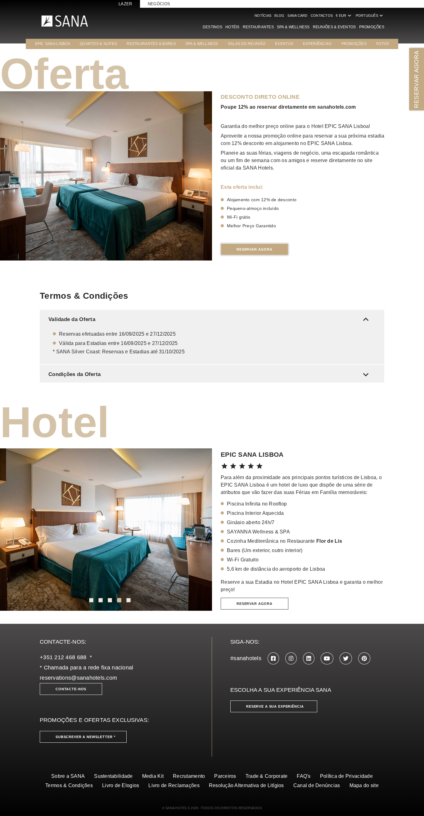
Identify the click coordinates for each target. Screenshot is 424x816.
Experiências (317, 44)
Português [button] (370, 15)
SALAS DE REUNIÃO (246, 44)
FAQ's (303, 776)
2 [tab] (100, 600)
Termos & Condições (69, 785)
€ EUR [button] (344, 15)
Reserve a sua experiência (275, 706)
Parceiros (225, 776)
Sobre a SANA (68, 776)
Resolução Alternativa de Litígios (246, 785)
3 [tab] (110, 600)
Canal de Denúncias (316, 785)
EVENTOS (284, 44)
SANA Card (297, 15)
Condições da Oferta (209, 374)
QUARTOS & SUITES (98, 44)
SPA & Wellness (293, 27)
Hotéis (232, 27)
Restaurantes (258, 27)
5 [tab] (128, 600)
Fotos (382, 44)
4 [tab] (119, 600)
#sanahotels (245, 658)
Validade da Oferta (209, 319)
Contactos (322, 15)
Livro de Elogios (120, 785)
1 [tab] (91, 600)
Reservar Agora (255, 249)
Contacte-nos (71, 689)
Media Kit (153, 776)
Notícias (263, 15)
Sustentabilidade (113, 776)
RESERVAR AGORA (416, 79)
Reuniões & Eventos (334, 27)
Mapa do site (364, 785)
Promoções (371, 27)
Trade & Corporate (267, 776)
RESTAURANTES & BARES (151, 44)
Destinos (212, 27)
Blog (279, 15)
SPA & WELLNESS (201, 44)
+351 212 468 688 (63, 657)
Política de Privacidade (346, 776)
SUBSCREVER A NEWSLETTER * (85, 737)
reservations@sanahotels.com (78, 678)
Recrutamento (189, 776)
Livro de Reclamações (173, 785)
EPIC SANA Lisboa (52, 44)
